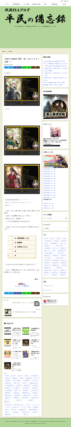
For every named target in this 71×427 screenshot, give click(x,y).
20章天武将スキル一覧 (49, 192)
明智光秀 (7, 388)
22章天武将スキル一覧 (49, 188)
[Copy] (35, 67)
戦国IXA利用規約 (33, 409)
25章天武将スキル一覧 (49, 181)
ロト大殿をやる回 (16, 351)
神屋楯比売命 (26, 392)
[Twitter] (8, 67)
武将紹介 (26, 412)
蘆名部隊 (17, 397)
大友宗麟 (7, 380)
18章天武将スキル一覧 (49, 197)
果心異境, (16, 412)
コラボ (7, 407)
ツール (23, 407)
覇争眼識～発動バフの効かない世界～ (53, 85)
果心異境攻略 (8, 390)
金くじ (7, 400)
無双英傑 (7, 392)
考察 (35, 412)
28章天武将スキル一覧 (49, 174)
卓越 (21, 378)
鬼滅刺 (31, 400)
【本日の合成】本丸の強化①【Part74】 (54, 66)
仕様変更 (36, 407)
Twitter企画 (8, 404)
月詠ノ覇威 (16, 388)
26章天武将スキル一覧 (49, 178)
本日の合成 (25, 388)
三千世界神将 (34, 375)
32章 (26, 375)
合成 (13, 409)
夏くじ (36, 378)
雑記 (11, 51)
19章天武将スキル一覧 (49, 195)
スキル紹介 (15, 407)
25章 (13, 375)
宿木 (24, 383)
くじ (27, 404)
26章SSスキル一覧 (48, 203)
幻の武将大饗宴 (9, 385)
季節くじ (17, 383)
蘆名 (36, 395)
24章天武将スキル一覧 (49, 183)
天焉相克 (8, 383)
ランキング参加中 (22, 286)
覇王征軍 (26, 397)
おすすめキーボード (48, 285)
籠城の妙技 (8, 395)
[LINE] (26, 67)
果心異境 (35, 388)
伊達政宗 (15, 378)
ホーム (5, 51)
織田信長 (17, 395)
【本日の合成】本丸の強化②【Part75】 (54, 61)
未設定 (7, 412)
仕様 (29, 407)
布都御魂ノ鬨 (34, 383)
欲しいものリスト (48, 290)
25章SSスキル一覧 (48, 205)
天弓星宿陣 (26, 380)
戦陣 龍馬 (35, 385)
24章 (7, 375)
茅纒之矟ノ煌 (27, 395)
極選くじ (17, 390)
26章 (20, 375)
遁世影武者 (34, 397)
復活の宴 (19, 385)
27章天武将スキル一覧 (49, 176)
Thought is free (43, 423)
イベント (35, 404)
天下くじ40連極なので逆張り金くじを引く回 (55, 63)
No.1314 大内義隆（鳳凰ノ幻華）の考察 (54, 82)
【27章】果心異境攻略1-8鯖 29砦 (16, 364)
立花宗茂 (35, 392)
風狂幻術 (19, 400)
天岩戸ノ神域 (17, 380)
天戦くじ (35, 380)
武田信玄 (25, 390)
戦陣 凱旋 (27, 385)
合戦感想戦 (28, 378)
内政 (6, 409)
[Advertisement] (35, 38)
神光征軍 (16, 392)
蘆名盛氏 (8, 397)
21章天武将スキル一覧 (49, 190)
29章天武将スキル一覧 (49, 171)
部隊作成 (8, 414)
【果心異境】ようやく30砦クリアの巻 (35, 341)
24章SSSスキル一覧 (48, 208)
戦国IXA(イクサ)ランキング (49, 303)
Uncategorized (18, 404)
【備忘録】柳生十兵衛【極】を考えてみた (35, 353)
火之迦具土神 (34, 390)
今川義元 (7, 378)
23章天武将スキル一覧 (49, 185)
